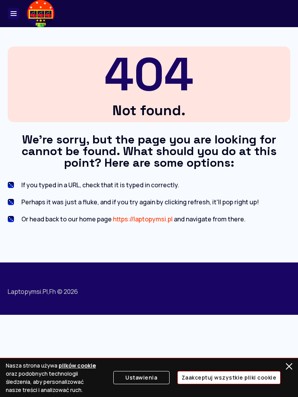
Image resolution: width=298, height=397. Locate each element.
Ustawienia (141, 377)
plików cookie (77, 365)
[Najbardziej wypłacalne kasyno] (40, 13)
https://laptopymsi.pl (143, 219)
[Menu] (13, 13)
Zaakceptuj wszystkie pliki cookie (229, 377)
